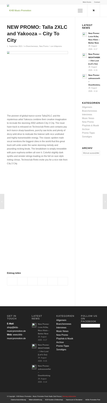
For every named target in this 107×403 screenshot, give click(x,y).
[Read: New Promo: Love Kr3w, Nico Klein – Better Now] (84, 34)
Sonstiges (87, 136)
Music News (88, 118)
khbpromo (58, 46)
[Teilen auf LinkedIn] (53, 281)
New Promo (43, 46)
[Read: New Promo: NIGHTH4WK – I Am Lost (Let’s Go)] (84, 55)
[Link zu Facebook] (85, 396)
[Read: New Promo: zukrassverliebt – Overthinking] (84, 76)
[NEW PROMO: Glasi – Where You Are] (105, 201)
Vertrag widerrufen (69, 396)
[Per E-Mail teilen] (63, 281)
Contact (97, 2)
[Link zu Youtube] (94, 396)
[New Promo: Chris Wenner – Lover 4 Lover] (2, 201)
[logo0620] (19, 10)
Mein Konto (87, 2)
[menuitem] (87, 2)
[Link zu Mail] (98, 396)
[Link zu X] (89, 396)
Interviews (87, 114)
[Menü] (79, 10)
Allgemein (87, 107)
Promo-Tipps (88, 133)
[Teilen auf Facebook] (12, 281)
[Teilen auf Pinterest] (43, 281)
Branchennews (32, 46)
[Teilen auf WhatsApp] (32, 281)
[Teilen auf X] (22, 281)
